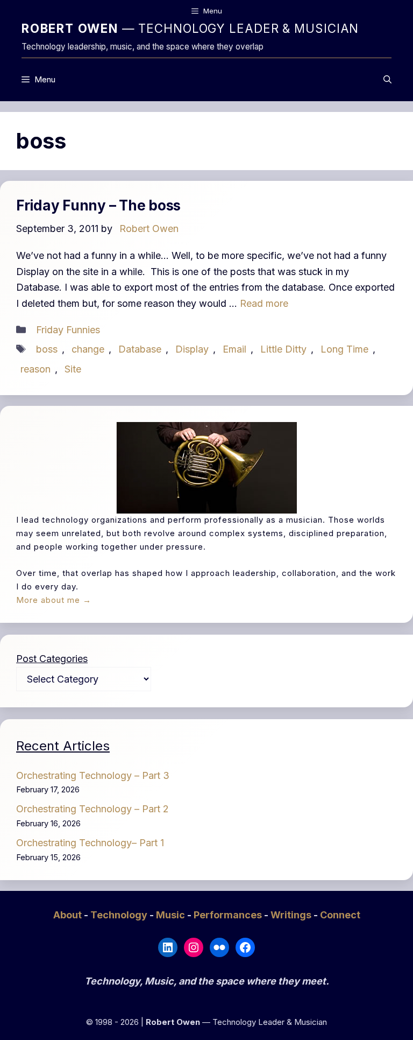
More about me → (53, 600)
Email (234, 349)
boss (47, 349)
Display (192, 349)
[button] (387, 80)
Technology (119, 914)
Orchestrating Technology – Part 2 (92, 808)
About (68, 914)
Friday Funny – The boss (98, 205)
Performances (229, 914)
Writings (292, 914)
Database (139, 349)
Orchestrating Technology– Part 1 (90, 842)
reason (35, 369)
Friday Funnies (68, 329)
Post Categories (52, 658)
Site (73, 369)
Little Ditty (283, 349)
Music (171, 914)
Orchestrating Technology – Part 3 (92, 775)
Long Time (344, 349)
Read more (264, 303)
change (88, 349)
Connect (340, 914)
